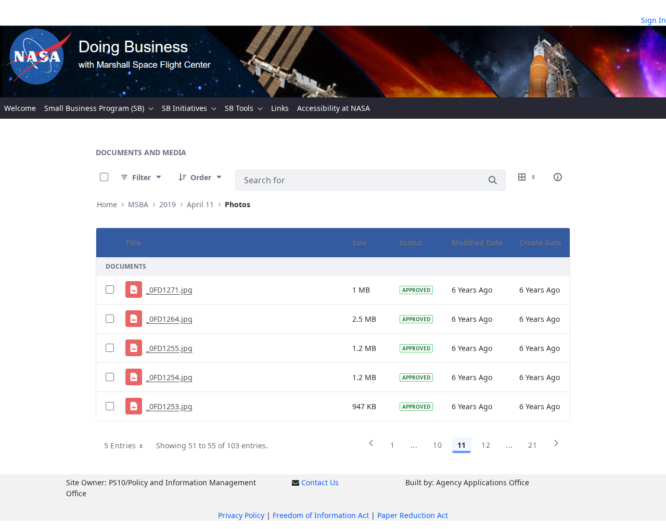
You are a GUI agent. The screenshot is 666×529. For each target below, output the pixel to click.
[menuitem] (20, 108)
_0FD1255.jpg (169, 348)
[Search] (492, 180)
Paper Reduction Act (412, 515)
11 (461, 445)
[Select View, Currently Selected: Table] (527, 177)
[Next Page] (556, 446)
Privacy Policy (241, 515)
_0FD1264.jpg (169, 319)
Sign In (653, 20)
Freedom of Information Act (321, 515)
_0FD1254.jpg (169, 377)
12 (485, 445)
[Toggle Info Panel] (557, 177)
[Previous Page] (371, 446)
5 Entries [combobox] (120, 445)
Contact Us (320, 482)
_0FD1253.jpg (169, 406)
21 (532, 445)
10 (437, 445)
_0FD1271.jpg (169, 290)
